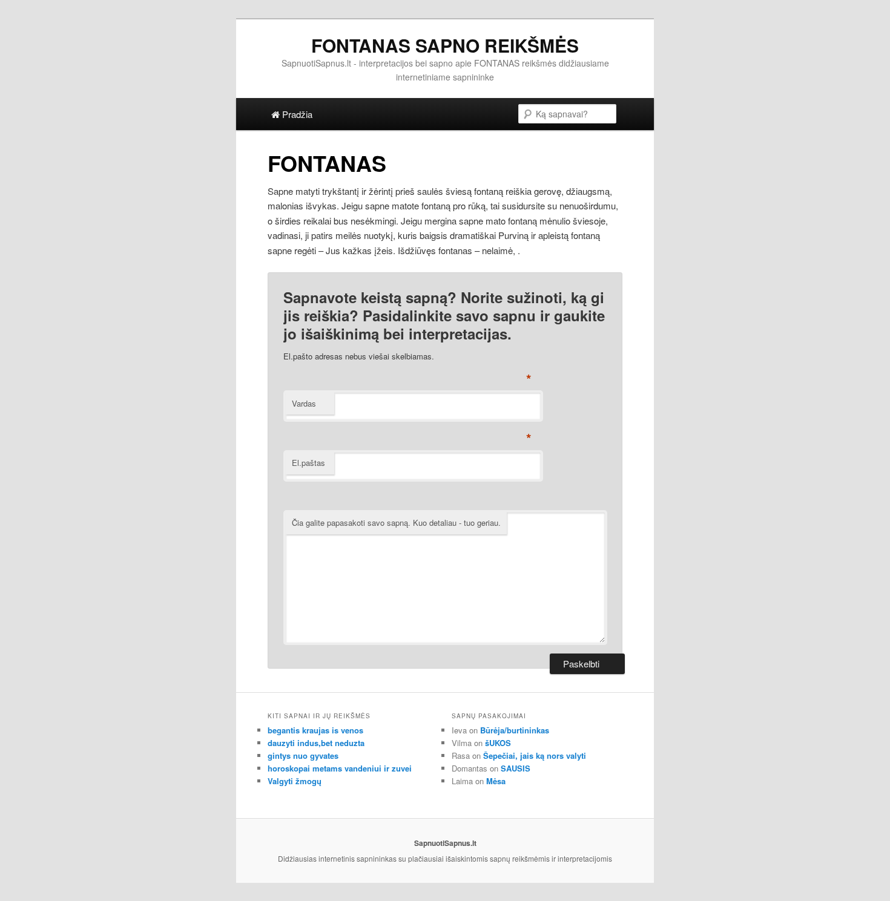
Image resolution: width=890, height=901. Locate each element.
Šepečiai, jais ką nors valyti (534, 755)
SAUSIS (515, 768)
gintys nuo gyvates (303, 755)
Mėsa (496, 781)
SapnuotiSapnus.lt (445, 842)
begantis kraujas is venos (315, 730)
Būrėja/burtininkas (514, 730)
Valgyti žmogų (294, 781)
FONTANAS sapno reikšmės (445, 45)
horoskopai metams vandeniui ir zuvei (340, 768)
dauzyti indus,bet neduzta (316, 743)
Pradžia (296, 114)
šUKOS (498, 743)
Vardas (304, 403)
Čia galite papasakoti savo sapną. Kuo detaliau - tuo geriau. (396, 522)
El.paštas (308, 462)
